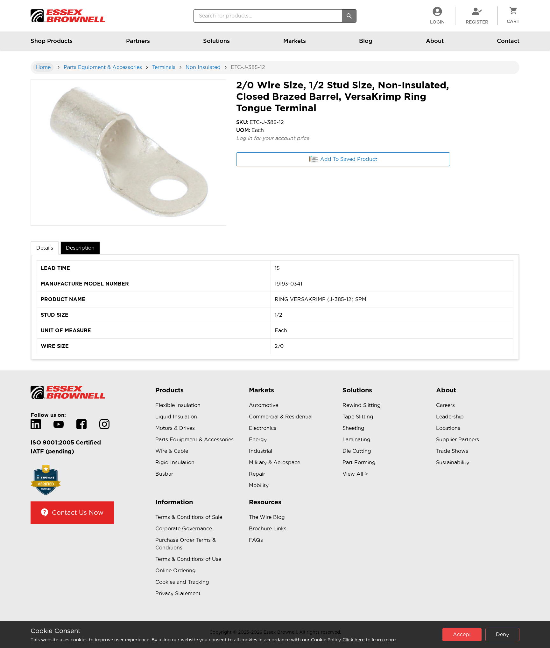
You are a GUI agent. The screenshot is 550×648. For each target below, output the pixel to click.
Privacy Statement (178, 593)
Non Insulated (203, 67)
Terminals (163, 67)
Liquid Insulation (176, 417)
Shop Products (52, 41)
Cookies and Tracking (182, 582)
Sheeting (353, 428)
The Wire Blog (267, 517)
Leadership (450, 417)
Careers (445, 405)
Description (80, 248)
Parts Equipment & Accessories (103, 67)
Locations (448, 428)
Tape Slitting (357, 417)
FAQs (256, 540)
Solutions (216, 41)
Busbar (164, 474)
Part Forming (359, 462)
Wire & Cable (171, 451)
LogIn (437, 21)
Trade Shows (452, 451)
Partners (138, 41)
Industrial (260, 451)
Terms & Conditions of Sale (188, 517)
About (435, 41)
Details (44, 248)
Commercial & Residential (281, 417)
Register (477, 21)
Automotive (263, 405)
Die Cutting (356, 451)
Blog (365, 41)
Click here (353, 639)
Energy (258, 440)
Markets (294, 41)
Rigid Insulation (174, 462)
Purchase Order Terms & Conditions (185, 544)
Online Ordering (175, 571)
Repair (257, 474)
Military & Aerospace (274, 462)
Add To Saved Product (348, 159)
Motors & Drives (175, 428)
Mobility (259, 485)
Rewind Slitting (361, 405)
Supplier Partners (457, 440)
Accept (462, 634)
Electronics (262, 428)
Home (43, 67)
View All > (355, 474)
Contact (508, 41)
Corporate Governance (183, 529)
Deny (502, 634)
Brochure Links (267, 529)
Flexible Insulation (178, 405)
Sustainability (452, 462)
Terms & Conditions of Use (188, 559)
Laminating (356, 440)
